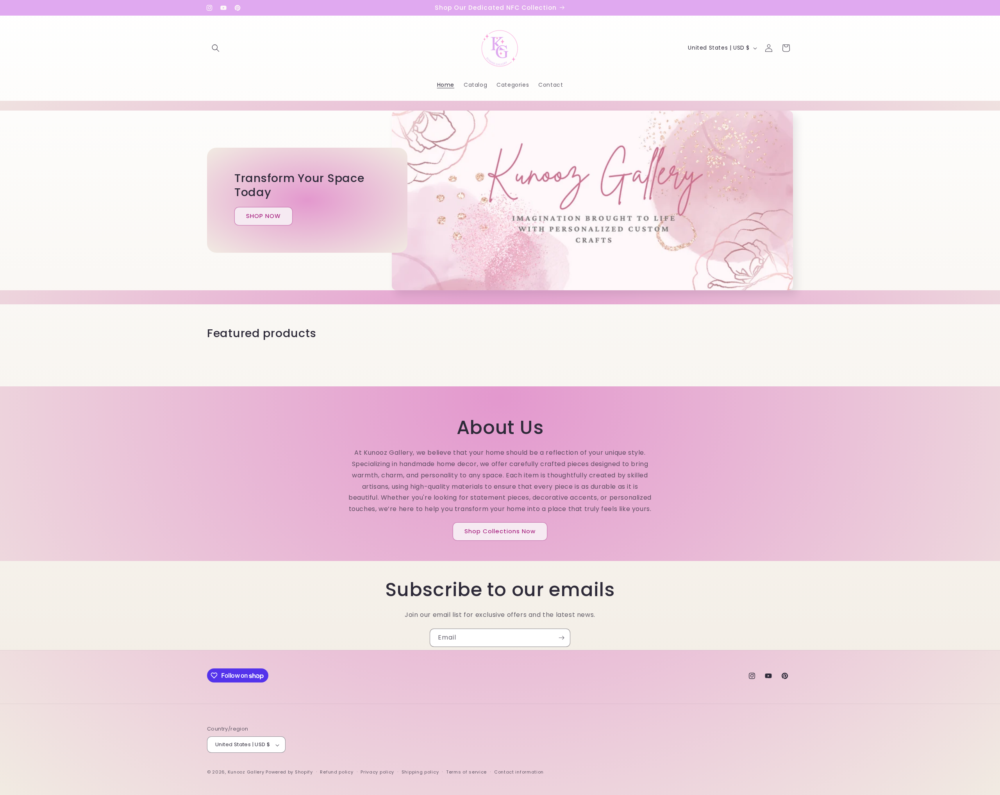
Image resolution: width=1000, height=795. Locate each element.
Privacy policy (377, 772)
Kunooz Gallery (246, 772)
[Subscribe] (561, 638)
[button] (215, 48)
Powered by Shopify (289, 772)
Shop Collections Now (500, 531)
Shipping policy (420, 772)
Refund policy (336, 772)
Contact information (519, 772)
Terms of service (466, 772)
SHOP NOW (263, 216)
